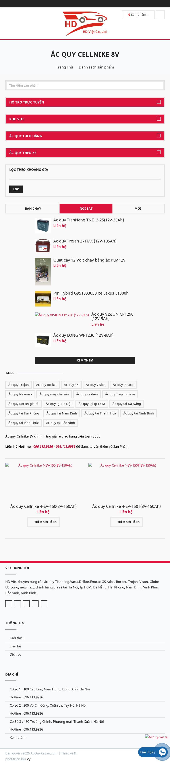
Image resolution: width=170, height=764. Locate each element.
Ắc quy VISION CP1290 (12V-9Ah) (112, 316)
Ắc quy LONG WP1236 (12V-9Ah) (83, 335)
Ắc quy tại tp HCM (92, 404)
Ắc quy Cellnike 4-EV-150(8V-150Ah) (43, 506)
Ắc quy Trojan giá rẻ (120, 394)
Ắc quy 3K (71, 385)
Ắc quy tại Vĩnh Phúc (23, 423)
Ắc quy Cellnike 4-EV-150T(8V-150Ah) (126, 506)
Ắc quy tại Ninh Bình (138, 413)
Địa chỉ (11, 674)
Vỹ (29, 759)
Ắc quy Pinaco (123, 385)
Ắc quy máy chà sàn (54, 394)
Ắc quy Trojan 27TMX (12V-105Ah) (84, 241)
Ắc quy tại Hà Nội (58, 404)
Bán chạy (33, 208)
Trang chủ (64, 67)
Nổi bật (86, 208)
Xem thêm (85, 360)
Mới (138, 208)
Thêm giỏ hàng (46, 522)
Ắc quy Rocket (46, 385)
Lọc (16, 189)
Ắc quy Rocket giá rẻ (23, 404)
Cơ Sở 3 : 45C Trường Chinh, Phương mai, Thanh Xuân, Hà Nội (57, 721)
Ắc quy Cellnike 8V (85, 54)
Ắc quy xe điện (87, 394)
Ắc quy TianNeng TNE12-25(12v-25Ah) (88, 220)
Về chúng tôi (17, 568)
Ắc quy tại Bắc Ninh (60, 423)
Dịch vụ (15, 654)
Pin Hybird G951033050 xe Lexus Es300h (91, 293)
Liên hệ (15, 646)
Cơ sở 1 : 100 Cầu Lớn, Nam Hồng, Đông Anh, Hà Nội (50, 689)
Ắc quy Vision (96, 385)
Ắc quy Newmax (20, 394)
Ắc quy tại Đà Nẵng (126, 404)
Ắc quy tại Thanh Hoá (100, 413)
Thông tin (14, 623)
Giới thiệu (17, 638)
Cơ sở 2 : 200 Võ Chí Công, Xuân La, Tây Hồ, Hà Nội (48, 705)
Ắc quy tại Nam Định (61, 413)
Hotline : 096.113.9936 (26, 697)
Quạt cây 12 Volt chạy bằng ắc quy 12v (89, 260)
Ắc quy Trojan (18, 385)
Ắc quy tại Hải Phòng (23, 413)
